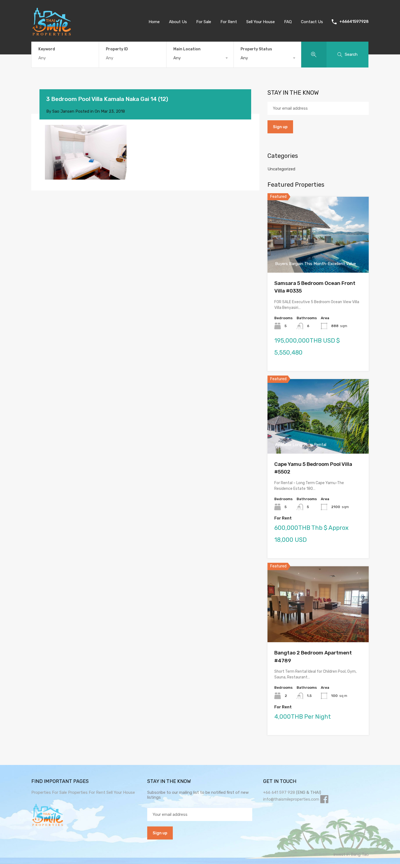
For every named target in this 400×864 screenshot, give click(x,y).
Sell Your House (260, 21)
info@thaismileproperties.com (291, 799)
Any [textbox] (177, 58)
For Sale (203, 21)
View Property (318, 257)
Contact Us (312, 21)
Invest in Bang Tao (351, 854)
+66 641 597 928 (279, 792)
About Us (178, 21)
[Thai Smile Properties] (51, 34)
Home (154, 21)
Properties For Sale (49, 792)
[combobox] (200, 58)
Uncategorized (281, 169)
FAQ (288, 21)
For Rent (228, 21)
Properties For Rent (87, 792)
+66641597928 (354, 22)
